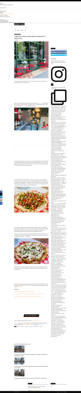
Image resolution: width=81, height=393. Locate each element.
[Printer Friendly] (1, 201)
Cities (15, 30)
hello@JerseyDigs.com (36, 390)
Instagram (31, 324)
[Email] (1, 199)
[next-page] (15, 380)
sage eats (40, 326)
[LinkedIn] (1, 196)
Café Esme (23, 105)
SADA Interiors (36, 326)
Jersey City (19, 34)
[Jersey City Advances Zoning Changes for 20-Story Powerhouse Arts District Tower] (31, 349)
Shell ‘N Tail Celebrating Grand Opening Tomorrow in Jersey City (28, 296)
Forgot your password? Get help (6, 13)
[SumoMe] (1, 203)
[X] (1, 194)
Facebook (41, 324)
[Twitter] (52, 386)
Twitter (25, 324)
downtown (26, 326)
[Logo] (19, 24)
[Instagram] (51, 386)
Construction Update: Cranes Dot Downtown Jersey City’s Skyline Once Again (31, 367)
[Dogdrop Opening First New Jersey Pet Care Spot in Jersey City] (31, 372)
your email (2, 19)
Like (65, 51)
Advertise (22, 30)
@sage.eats (19, 286)
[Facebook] (1, 192)
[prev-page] (14, 380)
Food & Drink (16, 34)
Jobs (25, 30)
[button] (65, 24)
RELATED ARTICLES (18, 344)
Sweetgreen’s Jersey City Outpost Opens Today (24, 291)
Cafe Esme (22, 326)
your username (3, 7)
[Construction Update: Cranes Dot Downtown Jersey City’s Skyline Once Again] (31, 360)
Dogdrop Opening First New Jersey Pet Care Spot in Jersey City (30, 378)
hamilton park (31, 326)
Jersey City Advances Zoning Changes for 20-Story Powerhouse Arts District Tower (30, 355)
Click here (16, 323)
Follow (65, 53)
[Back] (0, 2)
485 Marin (40, 103)
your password (3, 11)
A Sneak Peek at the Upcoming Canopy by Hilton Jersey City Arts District (29, 293)
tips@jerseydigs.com (35, 320)
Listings (18, 30)
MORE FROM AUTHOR (26, 344)
